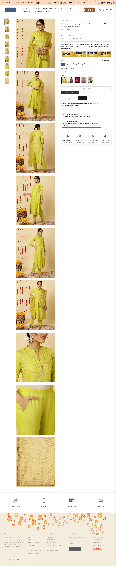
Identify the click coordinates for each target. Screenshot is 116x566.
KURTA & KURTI (60, 8)
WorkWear (36, 8)
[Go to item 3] (7, 36)
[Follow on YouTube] (18, 559)
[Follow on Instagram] (9, 559)
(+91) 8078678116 (97, 542)
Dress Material (25, 11)
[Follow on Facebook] (5, 559)
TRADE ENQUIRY (33, 553)
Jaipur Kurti (65, 20)
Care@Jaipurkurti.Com (98, 537)
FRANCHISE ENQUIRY (34, 550)
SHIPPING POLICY (51, 542)
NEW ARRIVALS (24, 8)
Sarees (70, 8)
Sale (57, 11)
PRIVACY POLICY (50, 540)
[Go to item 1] (7, 22)
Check (82, 98)
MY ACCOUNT (50, 537)
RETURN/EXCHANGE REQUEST (55, 548)
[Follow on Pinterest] (14, 559)
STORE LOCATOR (33, 548)
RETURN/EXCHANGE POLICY (54, 545)
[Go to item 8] (7, 74)
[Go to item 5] (7, 51)
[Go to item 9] (7, 81)
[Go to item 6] (7, 59)
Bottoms (49, 11)
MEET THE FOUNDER (34, 542)
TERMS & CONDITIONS (52, 550)
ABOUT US (31, 540)
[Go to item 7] (7, 66)
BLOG (30, 537)
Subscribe (75, 549)
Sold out (86, 88)
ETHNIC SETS (47, 8)
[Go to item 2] (7, 29)
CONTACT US (32, 545)
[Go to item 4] (7, 44)
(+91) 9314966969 (97, 539)
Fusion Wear (38, 11)
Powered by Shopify (21, 565)
